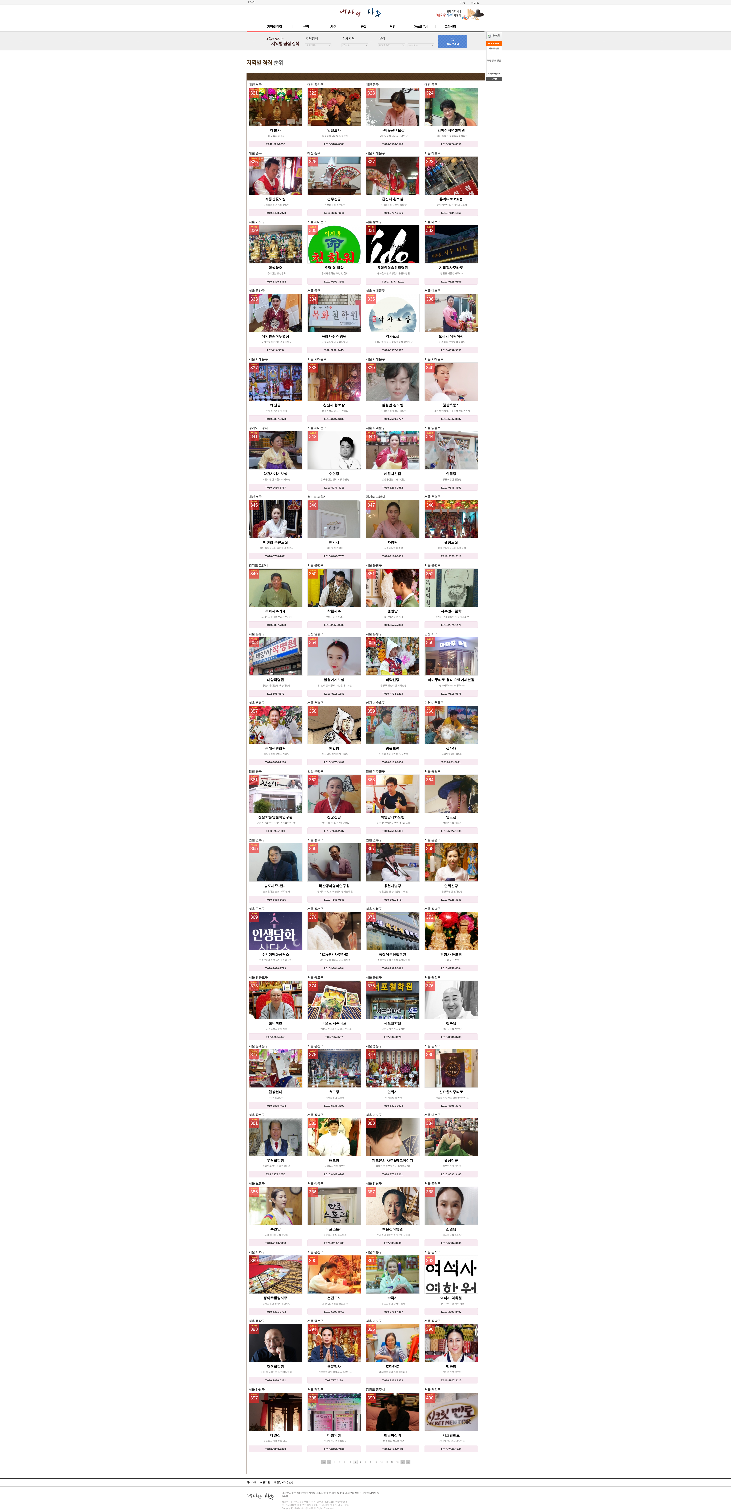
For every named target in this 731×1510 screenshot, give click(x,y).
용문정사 (334, 1366)
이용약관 (265, 1482)
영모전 (451, 817)
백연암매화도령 (393, 817)
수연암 (275, 1229)
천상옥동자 (451, 405)
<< (323, 1462)
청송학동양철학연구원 (275, 817)
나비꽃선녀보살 (393, 130)
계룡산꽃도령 (275, 199)
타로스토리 (334, 1229)
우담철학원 (275, 1160)
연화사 (392, 1092)
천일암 (334, 748)
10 (381, 1462)
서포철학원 (392, 1023)
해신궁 (275, 405)
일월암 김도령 (392, 405)
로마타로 (392, 1366)
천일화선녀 (392, 1435)
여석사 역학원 (451, 1298)
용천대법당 (392, 886)
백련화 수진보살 (275, 542)
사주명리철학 (451, 611)
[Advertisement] (363, 60)
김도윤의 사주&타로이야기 (392, 1160)
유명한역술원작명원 (392, 268)
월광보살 (451, 542)
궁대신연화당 (275, 748)
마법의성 (334, 1435)
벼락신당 (392, 680)
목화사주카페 (275, 611)
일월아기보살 (334, 680)
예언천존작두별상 (275, 336)
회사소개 (251, 1482)
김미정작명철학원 (451, 130)
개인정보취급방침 (284, 1482)
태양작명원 (275, 680)
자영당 (392, 542)
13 (397, 1462)
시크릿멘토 (451, 1435)
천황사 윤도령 (451, 954)
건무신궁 (334, 199)
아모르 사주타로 (334, 1023)
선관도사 (334, 1298)
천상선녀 (275, 1092)
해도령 (334, 1160)
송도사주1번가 (275, 886)
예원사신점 (392, 474)
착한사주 (334, 611)
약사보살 (392, 336)
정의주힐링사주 (275, 1298)
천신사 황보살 (392, 199)
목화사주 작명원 (334, 336)
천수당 (451, 1023)
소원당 (451, 1229)
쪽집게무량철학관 (392, 954)
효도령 (334, 1092)
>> (408, 1462)
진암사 (334, 542)
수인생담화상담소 (275, 954)
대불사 (275, 130)
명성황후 (275, 268)
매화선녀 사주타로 (334, 954)
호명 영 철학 (334, 268)
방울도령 (392, 748)
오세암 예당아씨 (451, 336)
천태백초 (275, 1023)
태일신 (275, 1435)
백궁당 (451, 1366)
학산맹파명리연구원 (334, 886)
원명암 (392, 611)
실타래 (451, 748)
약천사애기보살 (275, 474)
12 (392, 1462)
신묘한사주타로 (451, 1092)
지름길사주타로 (451, 268)
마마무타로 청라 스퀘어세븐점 (451, 680)
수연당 (334, 474)
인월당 (451, 474)
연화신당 (451, 886)
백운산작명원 (392, 1229)
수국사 (392, 1298)
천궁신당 (334, 817)
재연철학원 (275, 1366)
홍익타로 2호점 (451, 199)
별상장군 (451, 1160)
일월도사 (334, 130)
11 (387, 1462)
